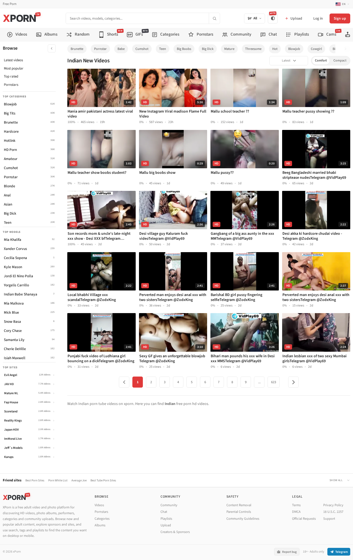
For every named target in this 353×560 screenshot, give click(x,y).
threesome (253, 48)
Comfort (321, 60)
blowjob (294, 48)
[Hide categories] (52, 48)
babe (121, 48)
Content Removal (238, 505)
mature (229, 48)
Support (329, 518)
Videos (99, 505)
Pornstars (11, 84)
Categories (102, 518)
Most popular (13, 68)
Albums (100, 525)
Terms (296, 505)
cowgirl (316, 48)
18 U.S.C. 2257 (333, 511)
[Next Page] (293, 382)
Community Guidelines (242, 518)
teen (162, 48)
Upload (166, 525)
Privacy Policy (333, 505)
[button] (347, 49)
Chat (164, 511)
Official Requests (304, 518)
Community (169, 505)
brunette (77, 48)
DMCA (296, 511)
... (259, 382)
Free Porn (10, 4)
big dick (207, 48)
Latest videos (13, 60)
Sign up (340, 18)
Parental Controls (238, 511)
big (335, 48)
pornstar (100, 48)
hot (274, 48)
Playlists (166, 518)
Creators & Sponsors (175, 531)
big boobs (184, 48)
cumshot (141, 48)
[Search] (214, 18)
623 (273, 382)
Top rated (11, 76)
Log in (318, 18)
